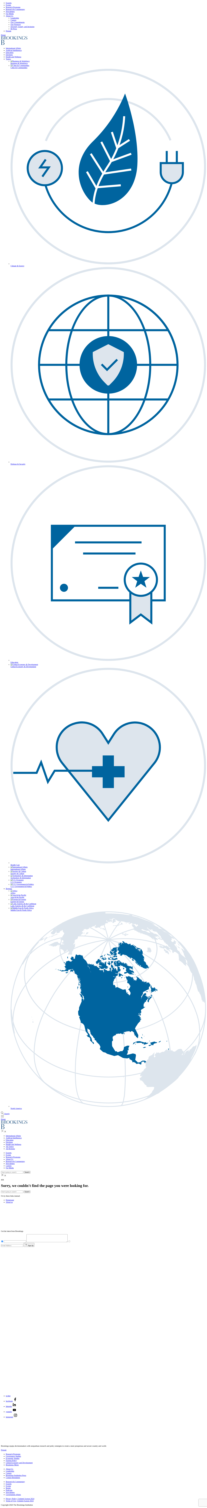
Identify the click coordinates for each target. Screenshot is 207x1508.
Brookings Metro (12, 1465)
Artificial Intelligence (14, 50)
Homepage (10, 1200)
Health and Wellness (13, 57)
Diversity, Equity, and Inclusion (22, 27)
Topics (8, 59)
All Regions (10, 1149)
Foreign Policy (11, 1461)
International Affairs (13, 48)
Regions (9, 889)
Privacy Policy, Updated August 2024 (20, 1499)
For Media (10, 14)
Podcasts (9, 1490)
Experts (9, 3)
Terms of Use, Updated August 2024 (20, 1501)
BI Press (14, 29)
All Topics (10, 1147)
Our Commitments (18, 22)
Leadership (15, 18)
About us (9, 1202)
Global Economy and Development (19, 1463)
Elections (9, 55)
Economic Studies (12, 1458)
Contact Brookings (13, 1478)
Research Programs (13, 7)
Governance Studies (13, 1456)
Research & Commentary (15, 9)
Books (8, 1488)
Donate (8, 31)
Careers (13, 20)
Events (8, 5)
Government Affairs (13, 1495)
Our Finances (16, 24)
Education (9, 53)
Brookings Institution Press (16, 1475)
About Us (9, 16)
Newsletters (10, 12)
